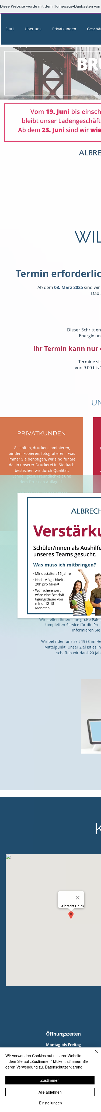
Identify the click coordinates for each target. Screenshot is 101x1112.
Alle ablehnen (50, 1092)
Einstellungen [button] (50, 1103)
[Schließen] (93, 1055)
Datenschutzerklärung (63, 1067)
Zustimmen (50, 1080)
